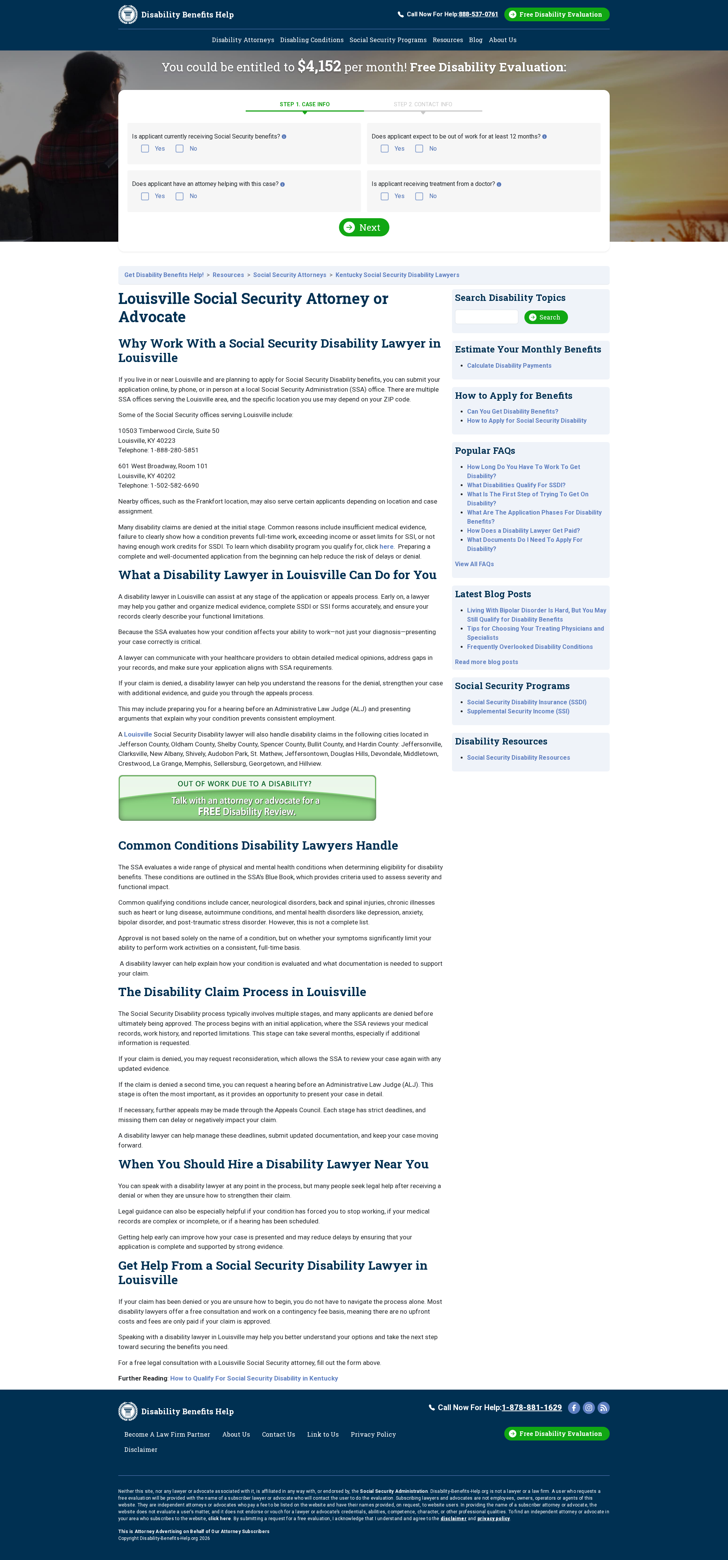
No (193, 148)
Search (550, 317)
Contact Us (278, 1434)
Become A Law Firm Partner (167, 1434)
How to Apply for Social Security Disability (527, 420)
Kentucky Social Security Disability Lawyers (398, 275)
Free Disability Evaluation (560, 14)
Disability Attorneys (243, 40)
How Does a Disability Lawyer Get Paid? (523, 530)
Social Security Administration (394, 1491)
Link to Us (323, 1434)
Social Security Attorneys (289, 275)
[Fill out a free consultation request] (248, 800)
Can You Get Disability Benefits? (513, 411)
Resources (448, 40)
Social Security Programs (388, 40)
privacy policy (493, 1518)
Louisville (138, 734)
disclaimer (454, 1518)
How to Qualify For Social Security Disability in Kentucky (254, 1378)
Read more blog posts (486, 662)
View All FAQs (474, 564)
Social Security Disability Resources (518, 757)
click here (219, 1518)
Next (369, 227)
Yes (160, 148)
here (387, 546)
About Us (502, 40)
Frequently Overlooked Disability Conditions (530, 646)
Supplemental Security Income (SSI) (518, 711)
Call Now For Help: (452, 14)
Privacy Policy (373, 1434)
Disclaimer (140, 1449)
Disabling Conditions (312, 40)
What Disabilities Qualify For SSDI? (516, 485)
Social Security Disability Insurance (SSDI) (527, 702)
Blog (476, 40)
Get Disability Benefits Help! (164, 275)
